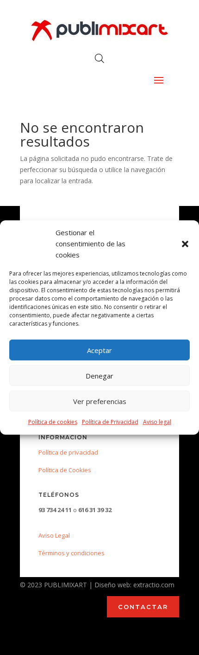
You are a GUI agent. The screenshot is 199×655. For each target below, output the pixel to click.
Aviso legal (157, 422)
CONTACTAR (143, 606)
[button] (185, 244)
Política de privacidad (68, 452)
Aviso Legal (54, 535)
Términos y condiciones (71, 553)
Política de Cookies (64, 470)
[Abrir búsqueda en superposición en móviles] (99, 58)
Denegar (99, 375)
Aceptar (99, 350)
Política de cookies (52, 422)
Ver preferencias (99, 401)
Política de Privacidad (110, 422)
